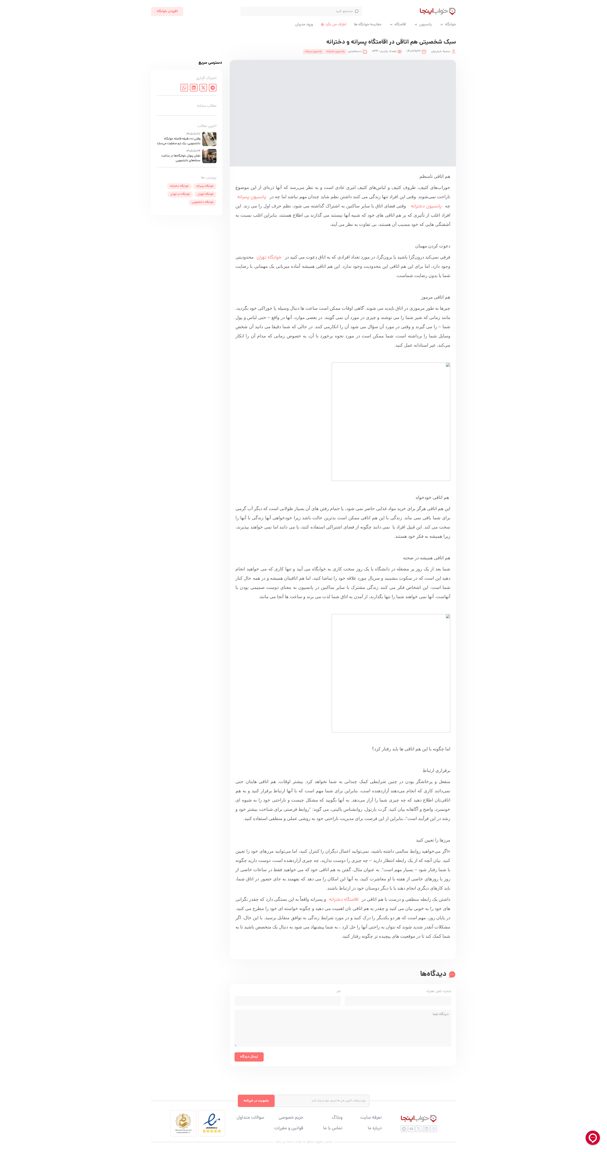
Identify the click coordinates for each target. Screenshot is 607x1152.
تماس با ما (332, 1128)
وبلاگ (337, 1118)
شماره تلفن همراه (439, 991)
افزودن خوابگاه (167, 11)
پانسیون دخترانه (426, 206)
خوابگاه (450, 24)
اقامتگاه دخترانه (344, 899)
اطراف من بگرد (335, 24)
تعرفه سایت (371, 1118)
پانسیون (425, 24)
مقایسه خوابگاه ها (367, 24)
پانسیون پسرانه (251, 197)
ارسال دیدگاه (249, 1056)
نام (339, 991)
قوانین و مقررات (288, 1128)
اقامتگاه (400, 24)
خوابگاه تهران (269, 257)
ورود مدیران (304, 24)
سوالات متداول (250, 1118)
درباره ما (375, 1128)
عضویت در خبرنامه (256, 1100)
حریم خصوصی (291, 1118)
